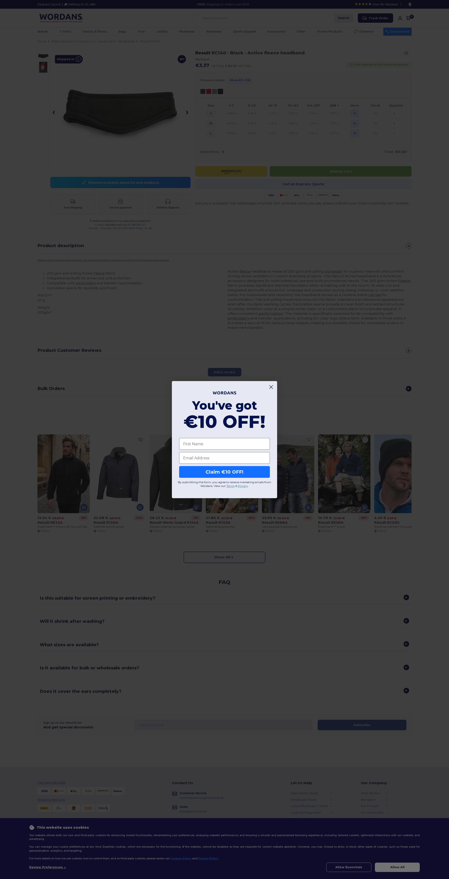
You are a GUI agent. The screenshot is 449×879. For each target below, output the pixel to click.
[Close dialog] (271, 387)
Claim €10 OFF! (224, 472)
